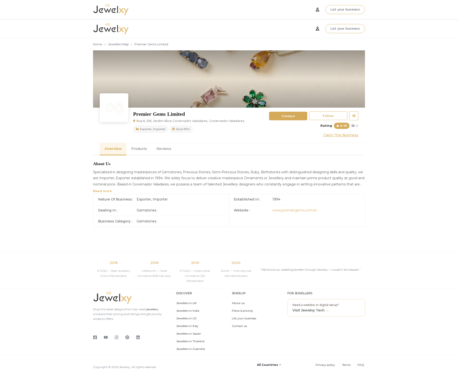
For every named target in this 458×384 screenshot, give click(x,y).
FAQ (361, 365)
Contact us (239, 326)
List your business (345, 28)
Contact (288, 116)
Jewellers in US (186, 318)
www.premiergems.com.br (294, 210)
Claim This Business (340, 135)
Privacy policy (325, 365)
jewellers (152, 309)
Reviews (163, 149)
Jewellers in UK (186, 303)
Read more (102, 191)
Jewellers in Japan (188, 333)
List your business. (244, 318)
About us (238, 303)
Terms (346, 365)
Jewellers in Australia (190, 349)
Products (139, 149)
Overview (113, 149)
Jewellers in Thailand (190, 341)
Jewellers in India (187, 310)
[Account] (317, 28)
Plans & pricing (242, 310)
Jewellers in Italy (187, 326)
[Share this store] (353, 115)
